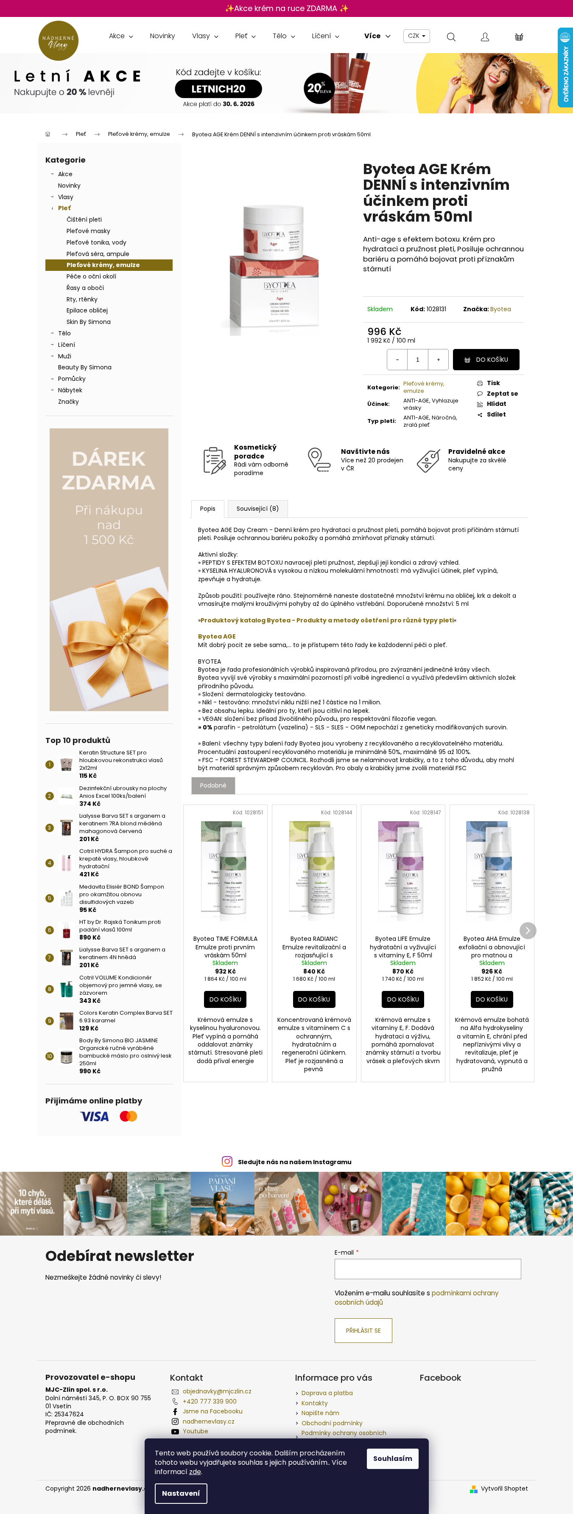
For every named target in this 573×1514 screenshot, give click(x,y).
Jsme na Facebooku (213, 1411)
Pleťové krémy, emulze (103, 265)
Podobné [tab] (213, 785)
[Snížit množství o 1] (397, 359)
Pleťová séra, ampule (98, 254)
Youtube (195, 1431)
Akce (65, 174)
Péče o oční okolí (91, 276)
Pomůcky (72, 378)
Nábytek (70, 390)
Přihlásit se (363, 1330)
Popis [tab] (207, 508)
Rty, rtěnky (82, 299)
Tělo (64, 333)
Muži (64, 356)
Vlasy (65, 197)
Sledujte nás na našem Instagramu (295, 1162)
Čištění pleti (84, 219)
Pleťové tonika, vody (96, 242)
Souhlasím (392, 1458)
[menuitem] (121, 36)
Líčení (66, 345)
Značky (68, 401)
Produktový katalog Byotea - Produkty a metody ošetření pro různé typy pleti (327, 620)
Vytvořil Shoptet (504, 1489)
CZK (414, 35)
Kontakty (315, 1403)
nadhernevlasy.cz (209, 1421)
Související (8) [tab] (258, 508)
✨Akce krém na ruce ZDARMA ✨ (287, 8)
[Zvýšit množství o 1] (438, 359)
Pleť (64, 208)
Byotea (500, 309)
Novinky (69, 185)
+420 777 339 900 (210, 1401)
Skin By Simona (89, 322)
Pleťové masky (88, 231)
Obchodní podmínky (332, 1423)
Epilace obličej (87, 310)
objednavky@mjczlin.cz (217, 1391)
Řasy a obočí (85, 288)
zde (195, 1472)
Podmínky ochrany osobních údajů (344, 1437)
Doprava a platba (327, 1393)
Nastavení (181, 1493)
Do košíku (492, 359)
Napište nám (320, 1413)
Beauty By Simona (85, 367)
